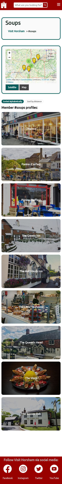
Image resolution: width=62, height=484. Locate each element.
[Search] (45, 5)
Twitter (39, 478)
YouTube (54, 478)
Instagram (23, 478)
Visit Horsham (16, 31)
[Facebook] (8, 472)
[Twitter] (39, 472)
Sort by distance (34, 101)
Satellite (12, 87)
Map (24, 87)
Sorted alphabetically (12, 101)
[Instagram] (23, 472)
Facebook (8, 478)
